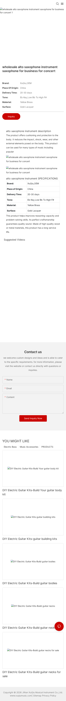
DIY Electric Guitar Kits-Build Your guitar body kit (32, 492)
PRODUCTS (47, 446)
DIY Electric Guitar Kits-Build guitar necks (29, 627)
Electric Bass (10, 446)
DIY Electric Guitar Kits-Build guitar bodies (29, 583)
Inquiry (11, 116)
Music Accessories (29, 446)
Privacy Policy (49, 695)
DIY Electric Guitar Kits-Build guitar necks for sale (31, 674)
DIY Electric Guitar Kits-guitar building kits (29, 538)
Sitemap (37, 695)
